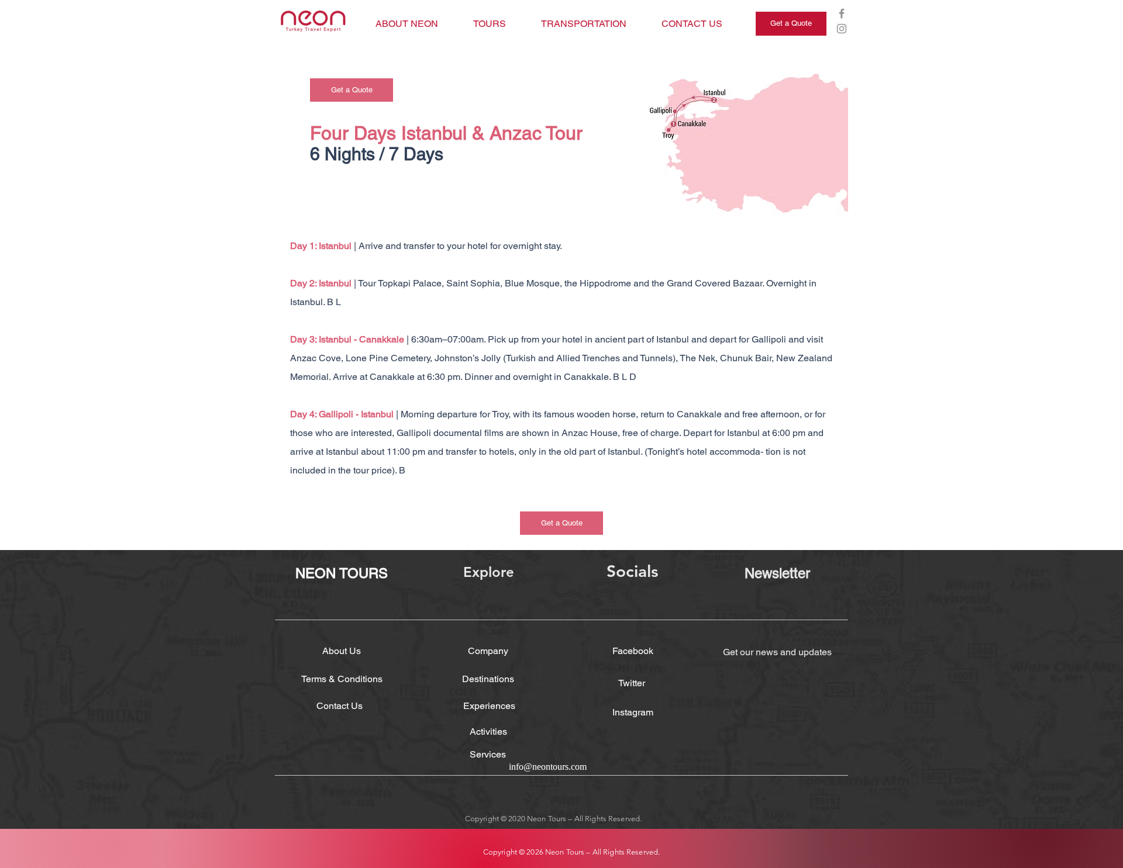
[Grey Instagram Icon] (841, 28)
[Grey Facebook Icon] (841, 13)
